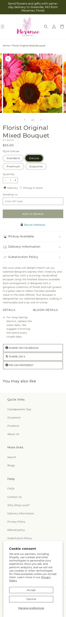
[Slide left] (25, 120)
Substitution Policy (19, 538)
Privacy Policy (16, 521)
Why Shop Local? (18, 505)
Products (13, 425)
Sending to (16, 195)
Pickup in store (33, 188)
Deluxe (34, 158)
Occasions (14, 417)
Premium (13, 166)
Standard (13, 158)
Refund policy (16, 530)
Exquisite (36, 166)
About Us (13, 434)
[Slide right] (41, 120)
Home (6, 45)
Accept (31, 590)
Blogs (11, 465)
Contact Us (14, 497)
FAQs (10, 488)
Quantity (8, 174)
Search (11, 457)
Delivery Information (20, 513)
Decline (31, 599)
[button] (46, 27)
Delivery (13, 188)
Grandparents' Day (19, 409)
